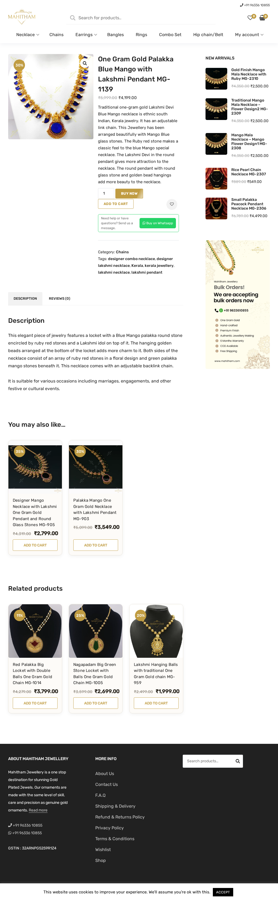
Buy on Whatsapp (159, 223)
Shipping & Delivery (115, 806)
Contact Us (106, 784)
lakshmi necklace (114, 272)
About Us (104, 773)
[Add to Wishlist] (171, 204)
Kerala (137, 265)
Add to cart (116, 204)
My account (247, 34)
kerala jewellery (159, 265)
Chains (56, 34)
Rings (141, 34)
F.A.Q (100, 795)
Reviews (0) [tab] (59, 298)
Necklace (25, 34)
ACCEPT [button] (223, 892)
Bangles (115, 34)
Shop (100, 860)
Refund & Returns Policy (120, 817)
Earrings (84, 34)
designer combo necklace (131, 259)
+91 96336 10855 (256, 5)
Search (238, 762)
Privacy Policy (109, 827)
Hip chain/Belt (208, 34)
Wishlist (103, 849)
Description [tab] (25, 298)
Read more (38, 810)
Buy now (129, 193)
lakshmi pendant (146, 272)
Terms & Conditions (114, 838)
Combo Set (170, 34)
